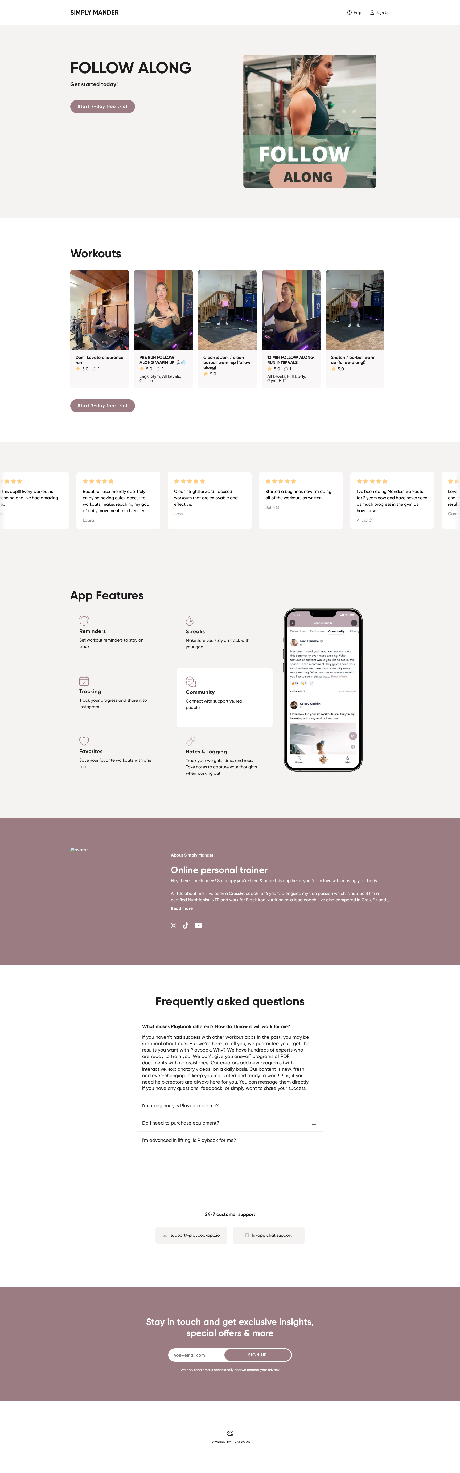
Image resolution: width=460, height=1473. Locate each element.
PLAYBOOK (241, 1441)
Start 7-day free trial (103, 106)
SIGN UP (257, 1354)
